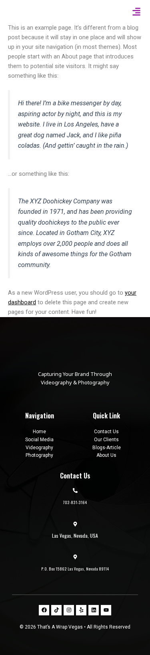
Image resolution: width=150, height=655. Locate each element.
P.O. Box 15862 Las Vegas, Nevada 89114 (75, 569)
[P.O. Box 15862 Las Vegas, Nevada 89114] (75, 557)
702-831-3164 (75, 502)
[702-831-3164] (75, 490)
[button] (136, 11)
